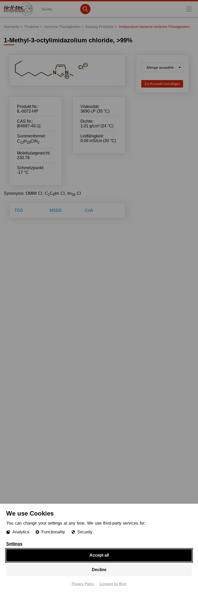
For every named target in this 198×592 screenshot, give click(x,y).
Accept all (99, 555)
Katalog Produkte (100, 27)
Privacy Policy (83, 584)
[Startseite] (18, 15)
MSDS (56, 210)
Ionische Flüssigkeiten (62, 27)
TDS (18, 210)
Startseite (11, 27)
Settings (14, 544)
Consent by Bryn (113, 584)
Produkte (31, 27)
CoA (89, 210)
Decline (99, 569)
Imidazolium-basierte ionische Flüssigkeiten (154, 27)
